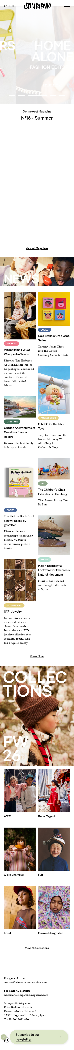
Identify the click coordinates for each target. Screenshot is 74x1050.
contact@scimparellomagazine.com (25, 982)
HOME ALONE (37, 85)
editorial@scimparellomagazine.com (26, 995)
